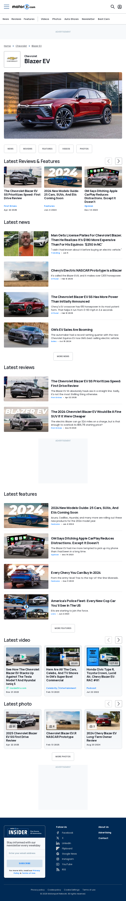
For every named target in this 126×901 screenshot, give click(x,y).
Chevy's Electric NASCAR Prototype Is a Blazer (86, 270)
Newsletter (88, 19)
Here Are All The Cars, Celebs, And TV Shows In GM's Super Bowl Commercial (62, 674)
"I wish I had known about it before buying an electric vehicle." (86, 249)
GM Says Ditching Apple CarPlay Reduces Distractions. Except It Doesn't (100, 196)
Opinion (88, 206)
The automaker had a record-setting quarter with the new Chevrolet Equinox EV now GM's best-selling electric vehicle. (85, 336)
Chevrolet (21, 46)
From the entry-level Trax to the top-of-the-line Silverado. (84, 578)
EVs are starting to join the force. (69, 610)
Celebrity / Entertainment (61, 688)
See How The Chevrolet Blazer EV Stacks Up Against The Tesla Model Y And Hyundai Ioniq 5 (22, 676)
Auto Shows (71, 19)
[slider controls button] (108, 161)
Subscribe (24, 863)
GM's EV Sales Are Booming (71, 329)
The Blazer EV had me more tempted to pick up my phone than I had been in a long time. (84, 550)
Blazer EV (37, 46)
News (6, 19)
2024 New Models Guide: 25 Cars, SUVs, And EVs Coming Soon (61, 194)
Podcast (91, 688)
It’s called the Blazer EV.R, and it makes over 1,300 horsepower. (86, 275)
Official (55, 279)
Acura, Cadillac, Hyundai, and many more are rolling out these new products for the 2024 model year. (86, 519)
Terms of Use (28, 873)
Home (7, 46)
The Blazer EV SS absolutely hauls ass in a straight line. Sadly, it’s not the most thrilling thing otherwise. (85, 392)
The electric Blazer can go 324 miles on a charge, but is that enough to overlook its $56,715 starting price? (85, 423)
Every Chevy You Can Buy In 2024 (76, 572)
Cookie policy (54, 890)
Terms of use (89, 890)
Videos (45, 19)
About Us (103, 826)
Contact (103, 838)
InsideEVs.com (18, 688)
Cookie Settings (72, 890)
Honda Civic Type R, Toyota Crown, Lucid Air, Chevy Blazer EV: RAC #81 (101, 674)
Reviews (16, 19)
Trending (55, 253)
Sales (53, 341)
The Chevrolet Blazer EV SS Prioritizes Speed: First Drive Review (22, 194)
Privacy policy (38, 890)
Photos (56, 19)
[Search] (113, 7)
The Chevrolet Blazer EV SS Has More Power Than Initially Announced (84, 299)
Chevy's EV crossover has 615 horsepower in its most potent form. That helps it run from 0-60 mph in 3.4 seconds (85, 308)
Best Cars (104, 19)
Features (29, 19)
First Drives (10, 206)
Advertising (104, 832)
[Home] (23, 7)
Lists (53, 614)
